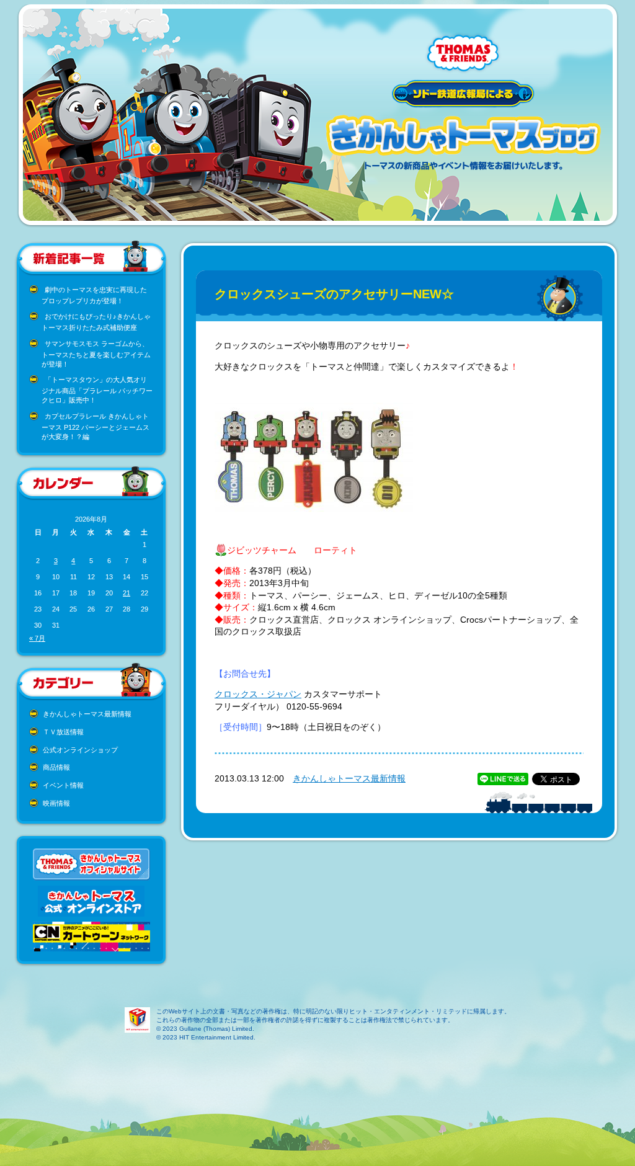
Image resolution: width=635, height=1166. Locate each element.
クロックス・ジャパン (258, 694)
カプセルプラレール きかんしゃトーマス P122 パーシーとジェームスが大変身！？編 (95, 426)
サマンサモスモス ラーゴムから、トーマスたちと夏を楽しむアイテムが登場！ (96, 354)
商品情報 (56, 767)
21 (126, 593)
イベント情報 (63, 785)
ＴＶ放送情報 (63, 732)
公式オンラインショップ (80, 750)
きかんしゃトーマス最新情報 (87, 714)
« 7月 (37, 638)
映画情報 (56, 803)
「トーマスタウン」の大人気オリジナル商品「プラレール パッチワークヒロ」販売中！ (97, 390)
